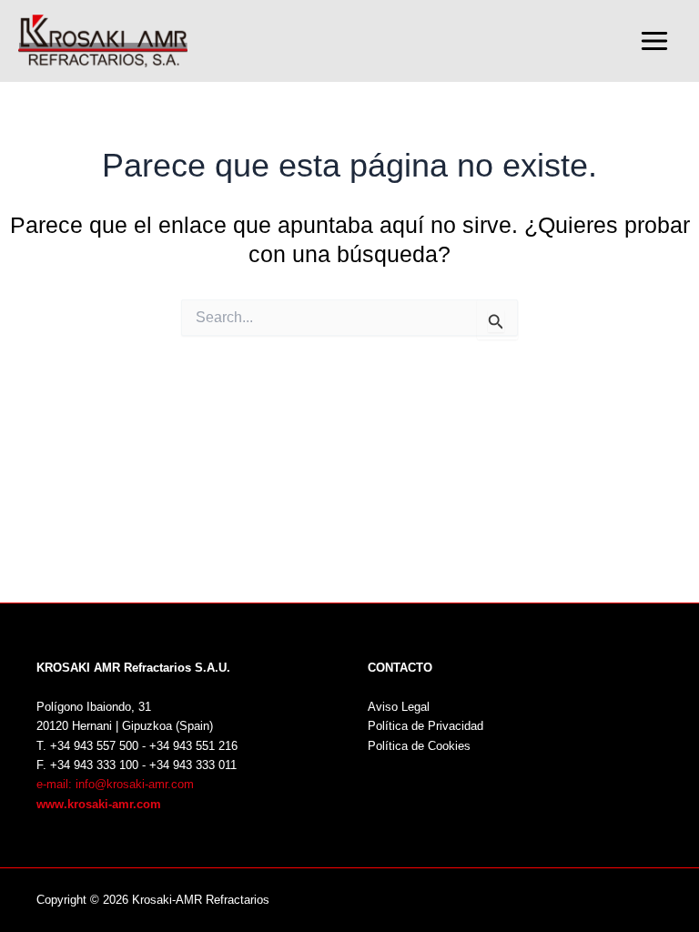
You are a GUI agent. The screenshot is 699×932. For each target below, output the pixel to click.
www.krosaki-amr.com (98, 804)
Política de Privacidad (425, 726)
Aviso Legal (399, 707)
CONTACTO (400, 667)
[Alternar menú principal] (654, 41)
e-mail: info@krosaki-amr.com (115, 784)
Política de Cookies (419, 746)
